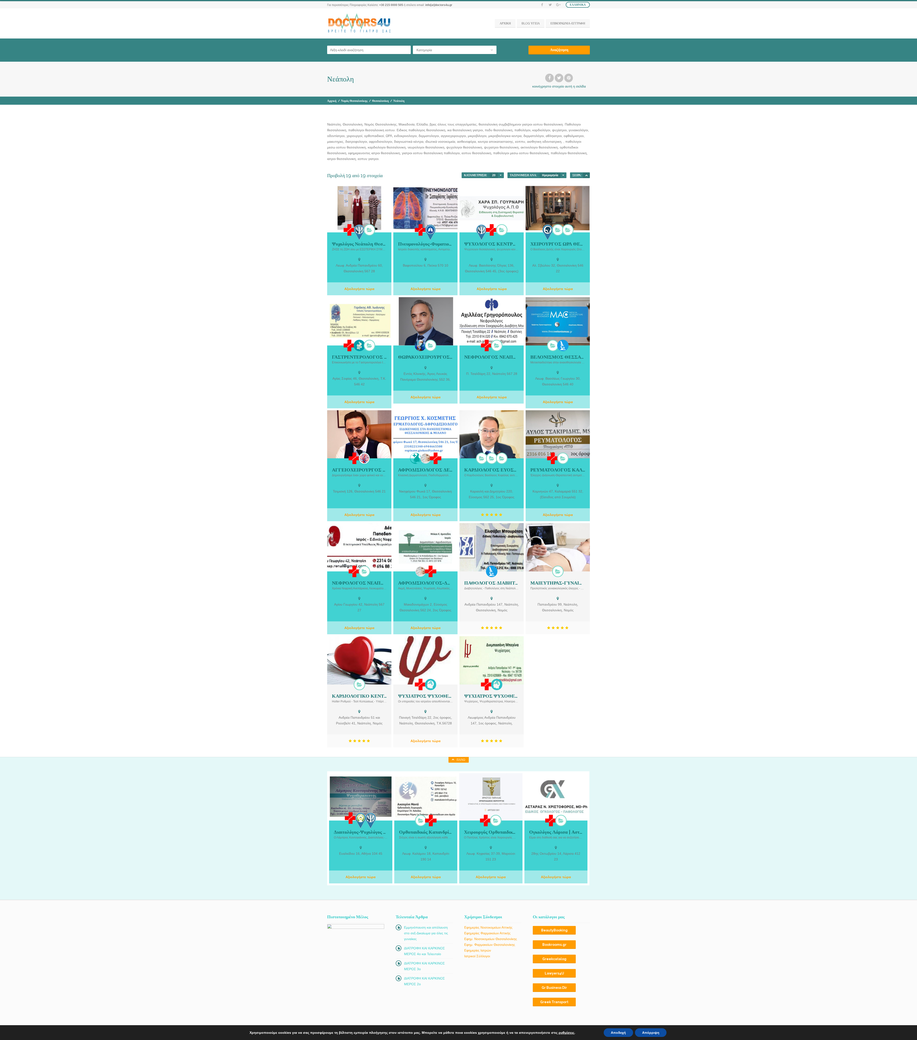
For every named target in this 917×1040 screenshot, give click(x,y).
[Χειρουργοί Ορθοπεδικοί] (421, 820)
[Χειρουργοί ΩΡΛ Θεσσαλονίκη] (558, 229)
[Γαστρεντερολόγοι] (359, 345)
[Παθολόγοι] (563, 345)
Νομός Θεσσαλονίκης (354, 101)
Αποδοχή (618, 1033)
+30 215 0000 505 (391, 5)
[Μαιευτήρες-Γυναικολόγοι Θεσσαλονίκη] (558, 571)
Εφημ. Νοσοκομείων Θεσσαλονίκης (490, 939)
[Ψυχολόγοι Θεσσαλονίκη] (369, 229)
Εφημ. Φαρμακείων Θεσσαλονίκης (489, 945)
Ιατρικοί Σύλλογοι (477, 956)
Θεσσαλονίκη (380, 101)
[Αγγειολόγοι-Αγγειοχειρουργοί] (364, 458)
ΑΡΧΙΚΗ (505, 23)
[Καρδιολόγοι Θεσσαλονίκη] (491, 458)
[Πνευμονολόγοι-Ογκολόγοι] (430, 232)
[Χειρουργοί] (420, 345)
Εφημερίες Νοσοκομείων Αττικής (488, 927)
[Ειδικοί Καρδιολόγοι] (501, 458)
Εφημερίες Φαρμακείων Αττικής (487, 933)
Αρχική (331, 101)
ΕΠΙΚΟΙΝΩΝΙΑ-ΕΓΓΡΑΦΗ (567, 23)
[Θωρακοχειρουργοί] (430, 345)
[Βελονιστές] (553, 345)
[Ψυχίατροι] (430, 684)
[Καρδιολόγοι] (481, 458)
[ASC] (586, 175)
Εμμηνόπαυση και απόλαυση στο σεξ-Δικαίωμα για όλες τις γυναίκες (426, 933)
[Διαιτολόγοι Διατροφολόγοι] (360, 820)
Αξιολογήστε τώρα (359, 289)
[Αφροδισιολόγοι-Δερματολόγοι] (425, 458)
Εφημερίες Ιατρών (477, 950)
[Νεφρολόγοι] (496, 345)
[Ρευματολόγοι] (563, 458)
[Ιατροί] (349, 229)
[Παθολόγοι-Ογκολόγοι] (561, 820)
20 (494, 175)
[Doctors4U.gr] (360, 23)
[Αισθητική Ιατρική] (415, 458)
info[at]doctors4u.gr (438, 5)
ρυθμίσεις (566, 1033)
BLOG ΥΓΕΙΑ (531, 23)
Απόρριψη (650, 1033)
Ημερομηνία (550, 175)
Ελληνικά (578, 4)
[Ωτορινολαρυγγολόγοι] (548, 232)
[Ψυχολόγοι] (359, 232)
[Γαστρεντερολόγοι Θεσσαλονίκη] (369, 345)
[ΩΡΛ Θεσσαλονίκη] (568, 229)
